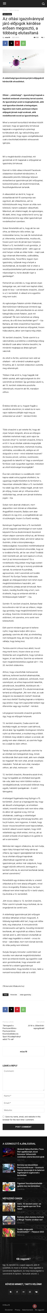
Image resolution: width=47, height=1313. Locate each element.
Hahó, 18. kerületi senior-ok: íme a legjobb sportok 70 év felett (29, 1206)
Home (5, 10)
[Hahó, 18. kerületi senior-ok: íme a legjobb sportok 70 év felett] (9, 1207)
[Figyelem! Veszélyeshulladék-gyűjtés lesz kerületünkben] (9, 1186)
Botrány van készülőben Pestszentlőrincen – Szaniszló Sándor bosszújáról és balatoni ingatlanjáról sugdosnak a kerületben (30, 1170)
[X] (11, 43)
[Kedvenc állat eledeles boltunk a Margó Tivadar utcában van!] (9, 1220)
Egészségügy (14, 10)
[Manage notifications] (35, 1306)
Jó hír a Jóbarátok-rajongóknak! (36, 1027)
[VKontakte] (36, 1292)
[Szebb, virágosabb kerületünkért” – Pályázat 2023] (9, 1232)
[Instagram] (30, 1292)
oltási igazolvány (25, 995)
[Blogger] (10, 1292)
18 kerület (13, 995)
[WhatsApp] (23, 43)
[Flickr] (23, 1292)
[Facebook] (5, 43)
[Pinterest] (17, 43)
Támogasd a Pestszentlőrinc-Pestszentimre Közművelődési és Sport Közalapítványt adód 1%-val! (12, 1032)
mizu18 (7, 37)
